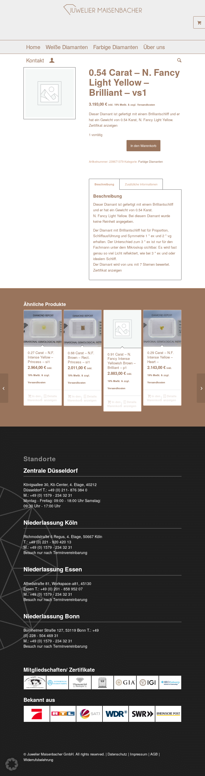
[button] (11, 764)
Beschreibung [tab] (104, 184)
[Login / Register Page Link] (52, 60)
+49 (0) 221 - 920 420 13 (50, 541)
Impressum (138, 754)
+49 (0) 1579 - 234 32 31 (51, 495)
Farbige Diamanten (150, 161)
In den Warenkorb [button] (34, 398)
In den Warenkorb (143, 145)
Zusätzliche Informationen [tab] (141, 184)
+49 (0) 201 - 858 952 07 (61, 588)
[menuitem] (33, 47)
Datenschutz (117, 754)
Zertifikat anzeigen (103, 125)
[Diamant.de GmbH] (102, 22)
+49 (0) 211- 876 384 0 (67, 489)
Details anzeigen (50, 398)
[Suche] (178, 60)
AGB (154, 754)
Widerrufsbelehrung (38, 759)
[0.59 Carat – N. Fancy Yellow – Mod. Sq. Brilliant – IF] (201, 388)
